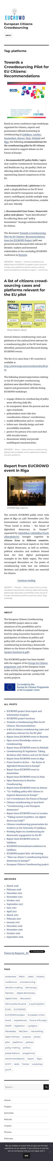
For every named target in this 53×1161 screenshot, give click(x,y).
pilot (13, 267)
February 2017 (14, 918)
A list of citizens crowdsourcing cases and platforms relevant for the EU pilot (26, 288)
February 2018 (14, 889)
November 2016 (15, 929)
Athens (21, 138)
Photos (7, 1132)
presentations (12, 1053)
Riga (6, 142)
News (17, 449)
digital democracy (40, 590)
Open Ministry (12, 1037)
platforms (20, 267)
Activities (9, 1113)
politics (26, 1047)
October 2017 (13, 900)
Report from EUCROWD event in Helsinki (27, 747)
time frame (25, 270)
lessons (43, 452)
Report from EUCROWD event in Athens (27, 787)
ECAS (8, 1009)
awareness (10, 976)
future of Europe (38, 1020)
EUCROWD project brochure (21, 718)
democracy (31, 987)
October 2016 (13, 933)
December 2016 (14, 926)
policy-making (38, 267)
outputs (27, 1037)
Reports (18, 262)
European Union (32, 264)
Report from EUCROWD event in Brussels (27, 736)
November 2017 (15, 897)
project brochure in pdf (16, 652)
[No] (49, 1151)
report (39, 595)
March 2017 (12, 915)
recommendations (12, 270)
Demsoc (9, 993)
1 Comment (43, 270)
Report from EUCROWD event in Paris (26, 777)
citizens (27, 262)
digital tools (9, 264)
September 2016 (15, 937)
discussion (19, 593)
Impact (8, 1126)
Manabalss (15, 595)
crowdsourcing (37, 262)
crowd (44, 587)
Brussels (23, 255)
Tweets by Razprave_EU (16, 953)
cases (24, 449)
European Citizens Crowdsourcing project (28, 864)
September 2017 (15, 904)
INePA (8, 1026)
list (5, 455)
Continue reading (26, 580)
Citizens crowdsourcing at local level (25, 802)
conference (11, 982)
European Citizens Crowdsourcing (18, 25)
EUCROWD (19, 264)
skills (16, 1064)
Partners (8, 1138)
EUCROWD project (15, 1015)
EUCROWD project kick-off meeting (25, 853)
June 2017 (11, 907)
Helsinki (36, 138)
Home (7, 1100)
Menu (8, 35)
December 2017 (14, 893)
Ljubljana (27, 134)
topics (33, 270)
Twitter (25, 1064)
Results (8, 1119)
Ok (26, 1155)
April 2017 (12, 911)
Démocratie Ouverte (15, 1004)
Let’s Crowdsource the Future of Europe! (27, 798)
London (37, 134)
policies (28, 267)
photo (37, 1037)
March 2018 (13, 886)
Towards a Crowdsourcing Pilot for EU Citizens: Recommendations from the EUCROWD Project (25, 237)
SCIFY (8, 1064)
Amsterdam (10, 138)
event (36, 593)
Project (7, 1106)
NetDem (23, 1031)
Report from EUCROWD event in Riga (26, 468)
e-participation (36, 1004)
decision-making (24, 590)
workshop (8, 598)
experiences (34, 452)
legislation (19, 1026)
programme (29, 1053)
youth (8, 1069)
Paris (28, 138)
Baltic (25, 587)
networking (37, 1031)
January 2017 (13, 922)
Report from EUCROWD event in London (27, 813)
